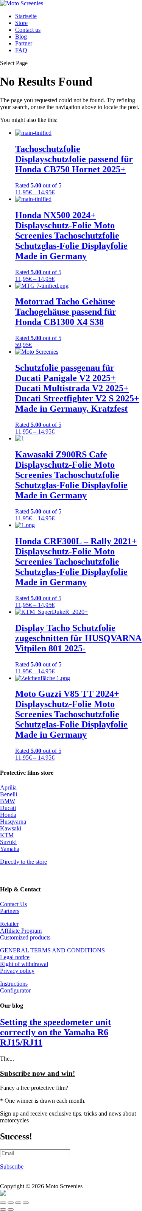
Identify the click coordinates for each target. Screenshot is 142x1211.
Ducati (8, 808)
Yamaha (9, 849)
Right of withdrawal (24, 964)
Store (21, 23)
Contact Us (13, 904)
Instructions (14, 983)
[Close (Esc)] (26, 1203)
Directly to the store (23, 861)
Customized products (25, 937)
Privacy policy (17, 971)
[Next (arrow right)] (11, 1209)
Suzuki (8, 842)
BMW (7, 801)
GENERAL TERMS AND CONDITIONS (52, 950)
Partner (23, 43)
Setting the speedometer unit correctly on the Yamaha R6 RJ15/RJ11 (55, 1032)
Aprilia (8, 787)
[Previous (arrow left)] (3, 1209)
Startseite (26, 16)
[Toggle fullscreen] (11, 1203)
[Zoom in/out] (3, 1203)
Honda (8, 814)
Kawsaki (10, 828)
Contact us (28, 30)
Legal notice (15, 957)
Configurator (15, 990)
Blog (21, 36)
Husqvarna (13, 821)
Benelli (8, 794)
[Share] (18, 1203)
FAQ (21, 50)
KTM (7, 835)
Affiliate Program (21, 930)
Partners (9, 911)
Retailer (9, 924)
